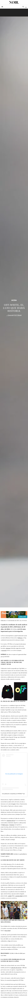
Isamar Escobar (15, 315)
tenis (17, 648)
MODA (14, 300)
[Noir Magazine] (14, 2)
